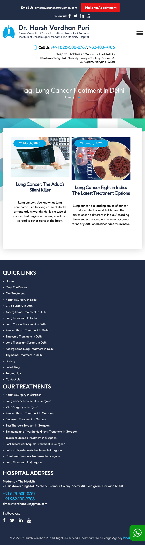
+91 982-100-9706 (18, 499)
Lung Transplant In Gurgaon (24, 462)
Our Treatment (15, 293)
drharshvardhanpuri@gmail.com (56, 7)
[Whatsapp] (137, 533)
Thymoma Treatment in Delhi (24, 355)
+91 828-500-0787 (69, 47)
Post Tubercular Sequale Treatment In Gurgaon (35, 444)
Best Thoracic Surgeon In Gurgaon (27, 425)
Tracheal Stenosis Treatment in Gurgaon (31, 438)
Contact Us (13, 379)
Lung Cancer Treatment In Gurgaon (28, 401)
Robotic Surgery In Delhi (21, 299)
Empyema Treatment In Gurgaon (26, 419)
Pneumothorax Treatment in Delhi (27, 330)
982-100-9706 (102, 47)
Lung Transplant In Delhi (21, 318)
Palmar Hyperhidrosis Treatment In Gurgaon (34, 450)
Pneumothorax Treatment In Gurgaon (29, 413)
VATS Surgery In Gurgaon (22, 407)
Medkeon (129, 538)
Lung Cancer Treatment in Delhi (26, 324)
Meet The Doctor (16, 287)
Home (67, 97)
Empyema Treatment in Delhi (24, 336)
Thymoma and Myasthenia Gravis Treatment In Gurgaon (41, 431)
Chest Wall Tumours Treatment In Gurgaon (33, 456)
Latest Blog (12, 367)
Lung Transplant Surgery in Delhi (26, 342)
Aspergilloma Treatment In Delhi (26, 312)
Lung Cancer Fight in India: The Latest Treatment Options (101, 190)
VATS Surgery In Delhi (19, 305)
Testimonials (13, 373)
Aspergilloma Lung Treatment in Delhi (29, 349)
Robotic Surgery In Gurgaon (24, 394)
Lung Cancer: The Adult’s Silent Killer (40, 187)
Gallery (10, 361)
